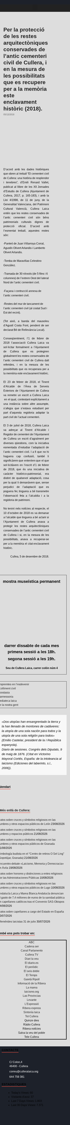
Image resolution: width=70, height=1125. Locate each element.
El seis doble (31, 971)
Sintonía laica (31, 1012)
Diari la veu (32, 958)
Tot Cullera (31, 1016)
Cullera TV (31, 954)
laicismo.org (31, 991)
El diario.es (31, 962)
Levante (32, 999)
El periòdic (31, 967)
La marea (31, 987)
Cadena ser (32, 946)
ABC (31, 942)
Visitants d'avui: (21, 1096)
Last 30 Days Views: (24, 1105)
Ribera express (31, 1008)
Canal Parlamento (32, 950)
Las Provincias (32, 995)
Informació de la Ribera (32, 983)
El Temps (31, 975)
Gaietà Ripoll (32, 979)
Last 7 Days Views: (23, 1100)
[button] (35, 7)
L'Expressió (32, 1004)
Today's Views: (20, 1092)
